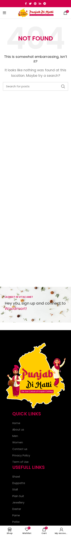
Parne (16, 515)
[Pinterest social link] (35, 3)
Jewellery (18, 502)
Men (15, 436)
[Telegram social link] (44, 3)
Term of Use (20, 462)
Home (16, 423)
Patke (16, 522)
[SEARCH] (63, 86)
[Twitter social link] (30, 3)
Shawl (16, 477)
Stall (15, 489)
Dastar (16, 509)
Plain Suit (18, 496)
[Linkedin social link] (40, 3)
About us (18, 429)
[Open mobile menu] (4, 13)
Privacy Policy (21, 455)
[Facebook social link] (26, 3)
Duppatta (18, 483)
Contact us (19, 449)
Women (17, 442)
